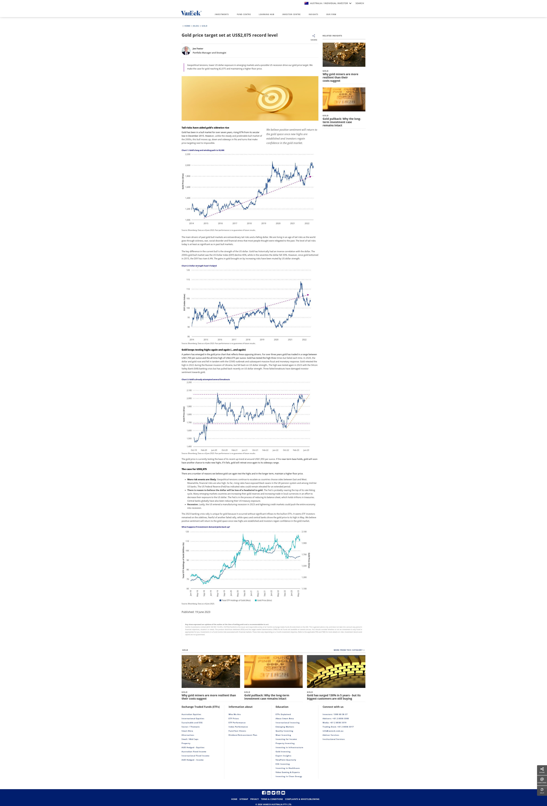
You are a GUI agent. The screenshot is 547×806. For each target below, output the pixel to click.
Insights (313, 14)
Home (234, 799)
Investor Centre (291, 14)
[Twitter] (273, 793)
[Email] (283, 793)
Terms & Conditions (272, 799)
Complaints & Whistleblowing (302, 799)
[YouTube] (278, 793)
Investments (222, 14)
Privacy (254, 799)
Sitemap (243, 799)
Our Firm (331, 14)
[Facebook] (264, 793)
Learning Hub (266, 14)
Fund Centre (244, 14)
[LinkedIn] (269, 793)
